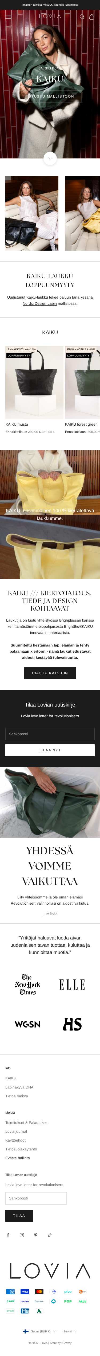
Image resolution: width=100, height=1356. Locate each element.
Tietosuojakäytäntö (21, 1149)
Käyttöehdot (15, 1140)
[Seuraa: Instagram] (22, 1235)
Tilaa (19, 1216)
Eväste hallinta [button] (17, 1158)
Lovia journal (16, 1131)
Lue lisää (50, 914)
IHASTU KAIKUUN (50, 673)
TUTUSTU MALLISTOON (50, 96)
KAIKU (10, 1078)
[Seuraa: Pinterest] (35, 1235)
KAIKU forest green (81, 424)
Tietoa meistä (16, 1096)
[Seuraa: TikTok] (49, 1235)
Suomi (67, 1331)
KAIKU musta (17, 424)
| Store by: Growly (60, 1342)
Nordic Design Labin (40, 303)
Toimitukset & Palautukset (27, 1122)
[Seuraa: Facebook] (8, 1235)
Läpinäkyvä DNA (19, 1087)
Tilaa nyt (50, 750)
